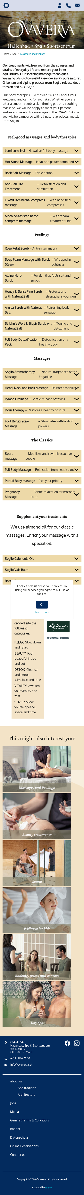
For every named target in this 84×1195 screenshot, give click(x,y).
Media (14, 1112)
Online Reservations (24, 1146)
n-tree (48, 1187)
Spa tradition (27, 1088)
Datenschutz (19, 1137)
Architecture (26, 1094)
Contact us (17, 1155)
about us (16, 1081)
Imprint (15, 1129)
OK (42, 604)
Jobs (13, 1103)
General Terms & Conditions (30, 1120)
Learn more (42, 612)
